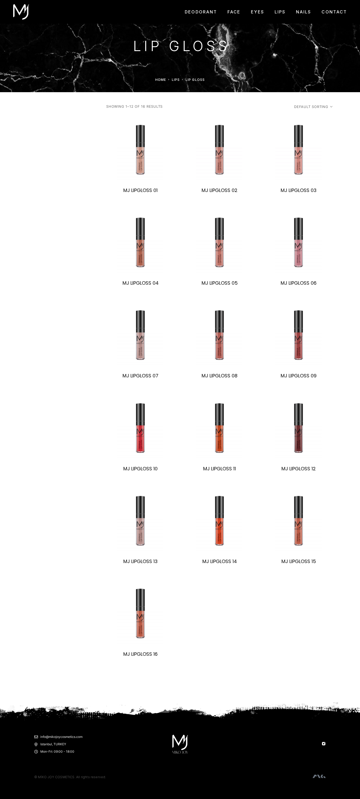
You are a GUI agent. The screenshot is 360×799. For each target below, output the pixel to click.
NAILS (303, 11)
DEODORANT (201, 11)
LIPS (280, 11)
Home (160, 80)
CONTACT (334, 11)
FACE (233, 11)
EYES (257, 11)
